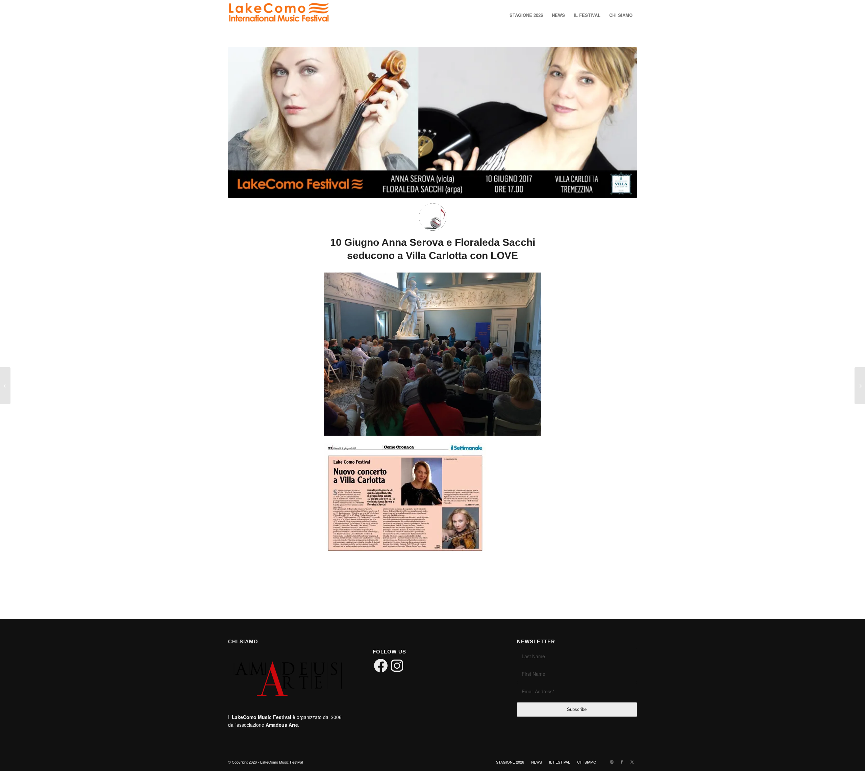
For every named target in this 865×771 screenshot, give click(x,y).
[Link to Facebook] (622, 761)
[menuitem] (526, 15)
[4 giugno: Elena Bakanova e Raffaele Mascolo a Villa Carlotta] (5, 385)
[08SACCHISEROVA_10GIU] (432, 122)
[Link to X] (632, 761)
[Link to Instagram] (612, 761)
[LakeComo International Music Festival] (278, 15)
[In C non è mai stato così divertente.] (860, 385)
